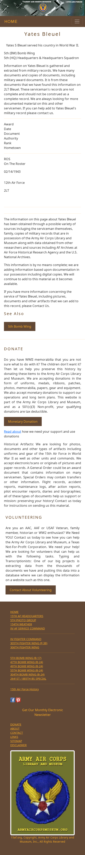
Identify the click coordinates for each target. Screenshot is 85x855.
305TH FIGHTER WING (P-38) (28, 643)
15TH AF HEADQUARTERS (26, 616)
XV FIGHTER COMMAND (25, 639)
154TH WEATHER (21, 624)
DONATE (15, 724)
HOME (10, 21)
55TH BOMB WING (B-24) (26, 670)
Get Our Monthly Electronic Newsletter (42, 712)
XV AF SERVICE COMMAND (27, 628)
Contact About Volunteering (31, 590)
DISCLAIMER (18, 745)
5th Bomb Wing (19, 326)
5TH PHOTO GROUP (23, 620)
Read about (12, 431)
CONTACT (16, 733)
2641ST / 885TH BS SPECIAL (28, 678)
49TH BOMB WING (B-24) (26, 666)
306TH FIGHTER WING (24, 647)
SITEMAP (16, 741)
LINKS (14, 737)
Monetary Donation (23, 421)
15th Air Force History (24, 689)
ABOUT (15, 728)
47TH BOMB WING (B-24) (26, 662)
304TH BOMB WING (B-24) (27, 674)
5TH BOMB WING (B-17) (25, 658)
